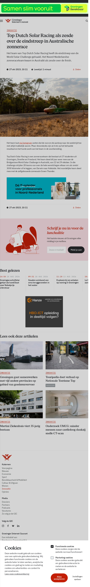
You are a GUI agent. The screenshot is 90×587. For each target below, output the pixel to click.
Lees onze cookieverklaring (17, 574)
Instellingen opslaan (77, 577)
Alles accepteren (59, 577)
